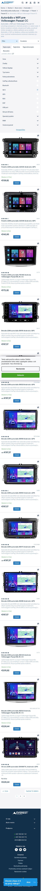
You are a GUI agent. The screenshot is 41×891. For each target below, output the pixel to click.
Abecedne (6, 51)
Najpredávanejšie (28, 47)
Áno (20, 81)
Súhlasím (20, 375)
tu (21, 364)
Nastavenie (20, 369)
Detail (17, 183)
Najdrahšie (16, 47)
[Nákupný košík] (34, 2)
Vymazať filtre (20, 130)
